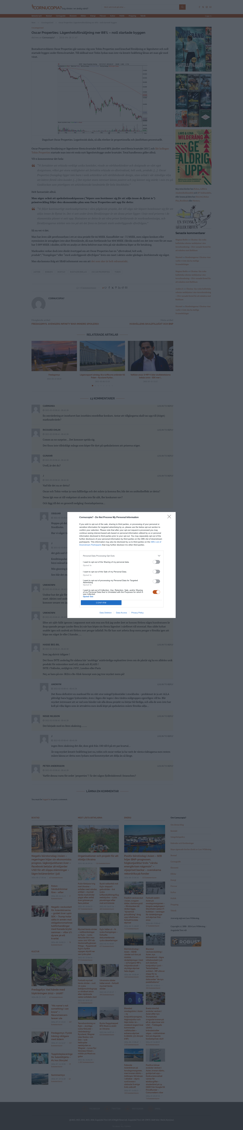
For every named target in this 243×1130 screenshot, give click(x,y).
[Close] (170, 517)
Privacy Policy (137, 613)
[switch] (156, 562)
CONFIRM (101, 603)
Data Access (121, 613)
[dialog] (121, 565)
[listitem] (121, 555)
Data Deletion (106, 613)
